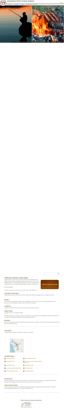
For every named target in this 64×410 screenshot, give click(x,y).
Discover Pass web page (30, 302)
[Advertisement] (15, 274)
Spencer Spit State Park (10, 358)
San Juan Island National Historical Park (13, 368)
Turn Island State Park (10, 361)
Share (62, 2)
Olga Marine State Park (29, 365)
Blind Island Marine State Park (30, 358)
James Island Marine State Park (11, 371)
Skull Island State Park (29, 371)
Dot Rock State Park (28, 368)
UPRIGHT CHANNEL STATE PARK (50, 284)
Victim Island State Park (10, 365)
